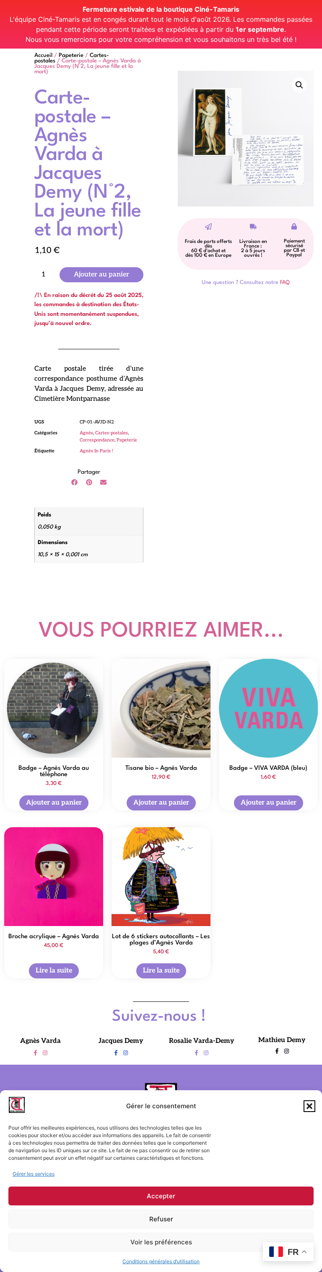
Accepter (161, 1196)
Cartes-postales (111, 433)
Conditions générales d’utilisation (161, 1261)
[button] (309, 1106)
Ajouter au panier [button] (54, 802)
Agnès (86, 433)
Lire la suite (54, 971)
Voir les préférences (161, 1242)
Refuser (161, 1219)
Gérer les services (34, 1174)
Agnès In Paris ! (96, 451)
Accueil (43, 55)
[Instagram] (45, 1052)
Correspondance (97, 440)
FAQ (285, 282)
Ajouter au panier (101, 275)
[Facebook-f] (35, 1052)
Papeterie (71, 55)
